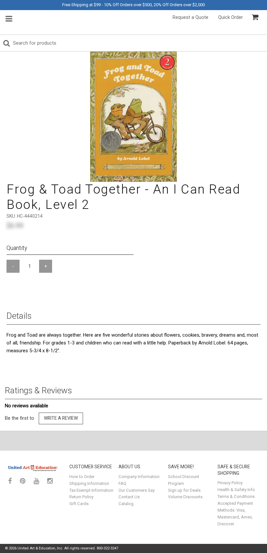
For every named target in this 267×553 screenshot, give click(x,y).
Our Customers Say (137, 490)
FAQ (122, 483)
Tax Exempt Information (91, 490)
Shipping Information (89, 483)
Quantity (17, 247)
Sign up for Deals (184, 490)
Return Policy (81, 496)
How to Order (81, 476)
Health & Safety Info (236, 489)
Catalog (126, 503)
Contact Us (129, 496)
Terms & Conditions (236, 496)
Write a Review (61, 418)
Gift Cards (79, 503)
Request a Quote (190, 17)
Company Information (139, 476)
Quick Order (230, 17)
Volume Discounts (185, 496)
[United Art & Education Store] (33, 468)
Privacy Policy (230, 482)
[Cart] (255, 17)
